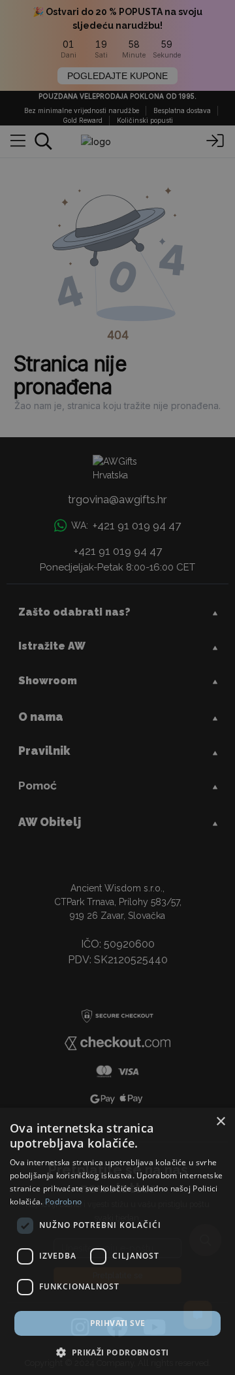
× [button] (220, 1122)
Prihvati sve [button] (118, 1323)
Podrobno (63, 1201)
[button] (117, 1352)
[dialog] (117, 1241)
